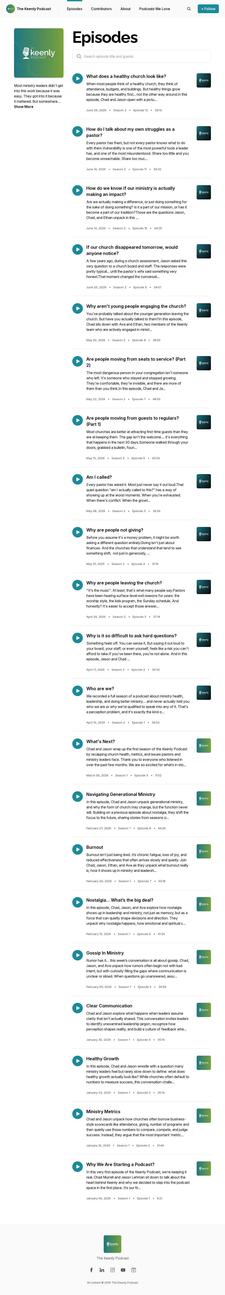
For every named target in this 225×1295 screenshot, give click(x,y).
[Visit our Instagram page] (112, 1270)
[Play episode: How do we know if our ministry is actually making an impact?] (77, 190)
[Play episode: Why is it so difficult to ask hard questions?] (77, 638)
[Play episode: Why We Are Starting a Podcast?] (77, 1166)
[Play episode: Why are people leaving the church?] (77, 585)
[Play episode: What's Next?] (77, 743)
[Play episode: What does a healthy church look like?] (77, 78)
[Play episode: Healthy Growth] (77, 1061)
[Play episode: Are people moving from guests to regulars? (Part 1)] (77, 420)
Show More (23, 106)
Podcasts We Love (154, 9)
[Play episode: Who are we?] (77, 691)
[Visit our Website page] (133, 1270)
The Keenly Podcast (34, 9)
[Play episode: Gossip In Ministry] (77, 955)
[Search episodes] (189, 8)
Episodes (74, 9)
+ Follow (208, 9)
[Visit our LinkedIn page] (102, 1270)
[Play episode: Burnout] (77, 849)
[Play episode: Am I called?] (77, 479)
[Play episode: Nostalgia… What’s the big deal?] (77, 902)
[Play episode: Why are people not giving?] (77, 532)
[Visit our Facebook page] (91, 1270)
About (125, 9)
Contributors (101, 9)
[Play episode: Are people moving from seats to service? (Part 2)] (77, 361)
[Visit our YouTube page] (123, 1270)
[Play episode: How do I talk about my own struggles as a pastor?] (77, 131)
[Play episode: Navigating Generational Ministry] (77, 796)
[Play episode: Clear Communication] (77, 1008)
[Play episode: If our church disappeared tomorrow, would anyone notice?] (77, 249)
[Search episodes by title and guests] (79, 56)
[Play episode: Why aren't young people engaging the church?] (77, 308)
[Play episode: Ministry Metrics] (77, 1114)
